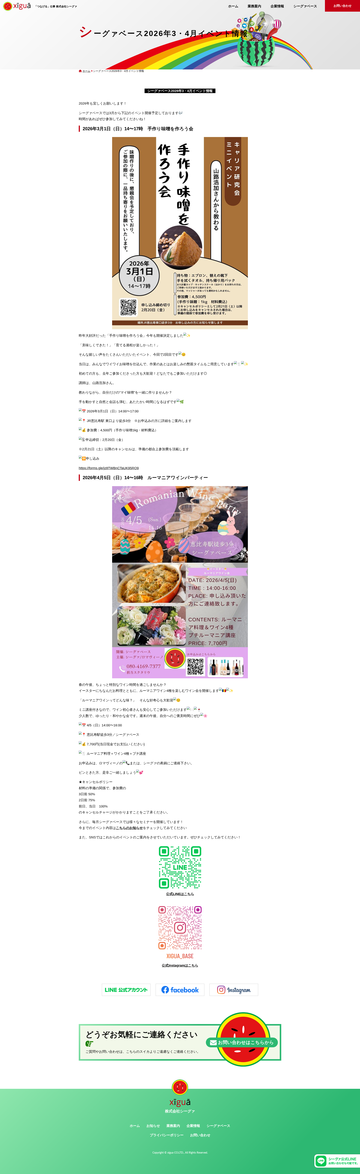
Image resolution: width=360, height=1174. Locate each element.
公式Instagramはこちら (180, 965)
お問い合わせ (343, 5)
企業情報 (277, 6)
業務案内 (254, 6)
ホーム (233, 6)
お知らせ (153, 1126)
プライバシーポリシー (167, 1135)
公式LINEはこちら (180, 894)
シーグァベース (305, 6)
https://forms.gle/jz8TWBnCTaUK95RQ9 (109, 468)
